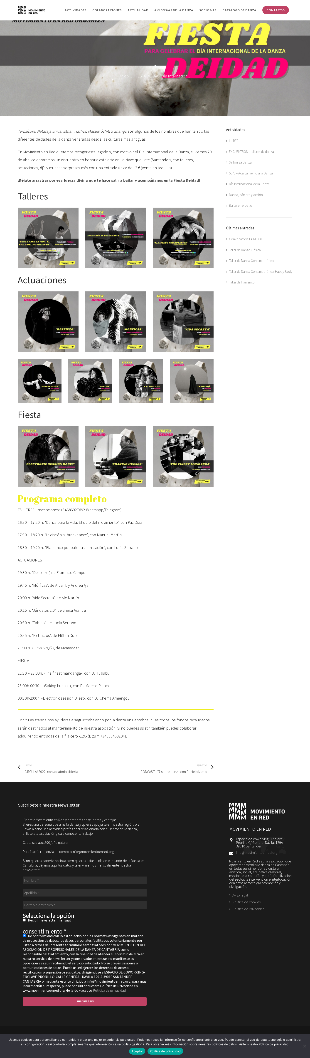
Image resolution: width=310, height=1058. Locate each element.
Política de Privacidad (248, 909)
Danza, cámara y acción (246, 195)
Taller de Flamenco (242, 282)
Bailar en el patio (240, 205)
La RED (234, 141)
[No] (304, 1046)
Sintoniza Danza (240, 162)
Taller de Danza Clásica (245, 250)
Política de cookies (246, 902)
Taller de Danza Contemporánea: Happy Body (260, 271)
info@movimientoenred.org (256, 852)
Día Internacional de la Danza (249, 184)
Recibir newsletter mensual (49, 920)
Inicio (124, 76)
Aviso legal (240, 895)
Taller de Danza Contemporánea (251, 260)
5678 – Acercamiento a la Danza (251, 173)
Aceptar (137, 1051)
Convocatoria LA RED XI (245, 239)
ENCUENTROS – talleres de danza (251, 151)
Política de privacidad (109, 990)
